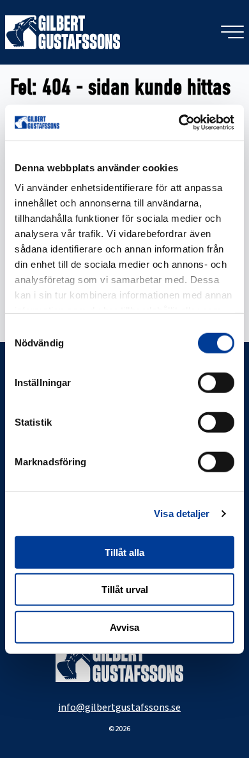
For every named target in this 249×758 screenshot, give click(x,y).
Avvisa (124, 626)
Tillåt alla (124, 551)
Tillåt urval (125, 589)
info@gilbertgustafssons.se (119, 707)
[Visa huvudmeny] (232, 32)
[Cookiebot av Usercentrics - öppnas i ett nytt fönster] (179, 122)
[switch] (216, 382)
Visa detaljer (181, 513)
